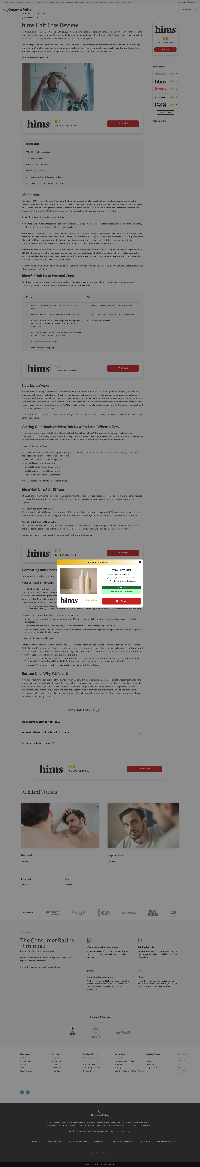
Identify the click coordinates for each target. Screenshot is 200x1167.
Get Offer (121, 601)
